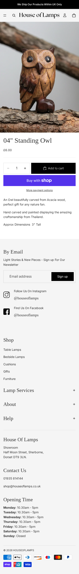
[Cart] (74, 15)
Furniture (9, 378)
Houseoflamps (23, 550)
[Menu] (5, 15)
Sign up (62, 276)
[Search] (14, 15)
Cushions (9, 364)
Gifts (6, 371)
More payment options (39, 190)
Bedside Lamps (14, 357)
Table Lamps (12, 349)
